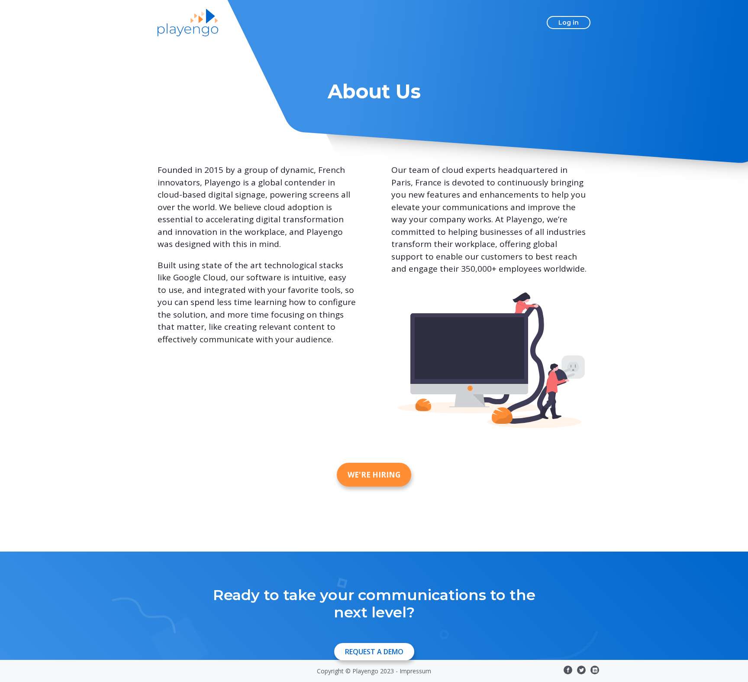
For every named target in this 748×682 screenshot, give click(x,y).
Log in (568, 22)
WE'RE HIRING (374, 475)
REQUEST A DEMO (374, 651)
